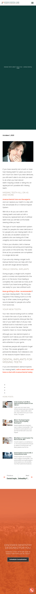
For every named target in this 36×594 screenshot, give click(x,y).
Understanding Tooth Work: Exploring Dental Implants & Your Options (23, 403)
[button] (32, 3)
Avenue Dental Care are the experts (16, 199)
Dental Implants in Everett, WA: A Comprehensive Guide (23, 453)
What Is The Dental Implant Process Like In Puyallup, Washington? (21, 421)
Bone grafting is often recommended (17, 291)
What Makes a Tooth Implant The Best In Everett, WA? (23, 438)
